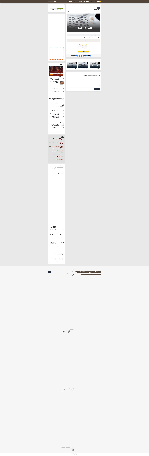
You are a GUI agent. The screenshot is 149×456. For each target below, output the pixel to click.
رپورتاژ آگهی (74, 1)
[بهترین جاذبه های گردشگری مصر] (61, 92)
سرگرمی (91, 1)
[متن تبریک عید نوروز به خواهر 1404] (63, 272)
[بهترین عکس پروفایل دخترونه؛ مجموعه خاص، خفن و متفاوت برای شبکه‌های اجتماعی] (72, 300)
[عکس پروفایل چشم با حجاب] (61, 89)
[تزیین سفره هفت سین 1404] (63, 448)
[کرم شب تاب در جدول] (83, 65)
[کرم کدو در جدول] (95, 65)
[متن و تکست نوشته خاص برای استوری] (61, 85)
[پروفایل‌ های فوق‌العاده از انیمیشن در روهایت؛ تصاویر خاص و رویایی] (61, 125)
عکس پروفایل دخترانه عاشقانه (55, 127)
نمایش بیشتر (56, 131)
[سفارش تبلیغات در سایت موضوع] (56, 53)
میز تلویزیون (92, 271)
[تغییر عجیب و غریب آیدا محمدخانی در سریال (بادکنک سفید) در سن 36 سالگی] (68, 448)
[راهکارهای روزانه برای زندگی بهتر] (68, 389)
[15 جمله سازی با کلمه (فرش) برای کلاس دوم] (60, 248)
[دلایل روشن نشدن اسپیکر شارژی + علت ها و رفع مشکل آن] (52, 239)
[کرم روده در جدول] (72, 65)
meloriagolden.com (84, 271)
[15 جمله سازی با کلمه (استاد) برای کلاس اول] (52, 248)
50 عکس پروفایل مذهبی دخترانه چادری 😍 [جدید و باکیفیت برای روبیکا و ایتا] (54, 99)
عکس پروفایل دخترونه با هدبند (55, 106)
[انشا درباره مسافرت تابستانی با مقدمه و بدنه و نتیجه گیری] (60, 169)
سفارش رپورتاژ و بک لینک (74, 454)
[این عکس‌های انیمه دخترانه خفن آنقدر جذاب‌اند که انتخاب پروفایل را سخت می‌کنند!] (63, 358)
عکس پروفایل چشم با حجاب (55, 88)
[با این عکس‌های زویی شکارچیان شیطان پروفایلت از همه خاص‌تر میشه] (61, 79)
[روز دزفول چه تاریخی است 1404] (52, 255)
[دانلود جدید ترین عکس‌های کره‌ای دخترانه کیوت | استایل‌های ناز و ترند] (61, 114)
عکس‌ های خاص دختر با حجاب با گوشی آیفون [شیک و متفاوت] (54, 103)
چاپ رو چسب (87, 272)
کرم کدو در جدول (98, 68)
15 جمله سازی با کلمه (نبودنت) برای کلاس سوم (61, 259)
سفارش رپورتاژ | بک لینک (69, 1)
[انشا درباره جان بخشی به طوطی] (60, 231)
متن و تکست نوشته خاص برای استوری (54, 84)
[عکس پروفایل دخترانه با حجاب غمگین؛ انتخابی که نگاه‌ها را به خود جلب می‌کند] (61, 122)
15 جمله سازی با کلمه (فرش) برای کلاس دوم (60, 251)
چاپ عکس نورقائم (92, 272)
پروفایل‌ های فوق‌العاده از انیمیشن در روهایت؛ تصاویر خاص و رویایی (55, 125)
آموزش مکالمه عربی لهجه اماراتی (97, 271)
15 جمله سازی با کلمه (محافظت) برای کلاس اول (53, 227)
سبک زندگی (94, 1)
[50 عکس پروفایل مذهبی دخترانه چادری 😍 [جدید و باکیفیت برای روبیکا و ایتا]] (61, 100)
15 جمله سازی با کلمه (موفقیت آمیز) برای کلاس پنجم (61, 243)
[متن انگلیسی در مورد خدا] (72, 330)
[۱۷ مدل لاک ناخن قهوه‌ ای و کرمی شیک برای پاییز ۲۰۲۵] (61, 82)
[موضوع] (99, 1)
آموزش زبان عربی (83, 51)
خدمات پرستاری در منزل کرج (78, 271)
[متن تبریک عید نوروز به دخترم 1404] (61, 111)
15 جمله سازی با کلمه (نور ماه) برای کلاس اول (53, 234)
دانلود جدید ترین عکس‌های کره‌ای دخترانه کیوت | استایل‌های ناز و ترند (54, 114)
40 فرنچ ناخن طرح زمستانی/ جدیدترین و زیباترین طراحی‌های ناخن (54, 117)
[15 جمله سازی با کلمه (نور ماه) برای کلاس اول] (52, 231)
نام (99, 85)
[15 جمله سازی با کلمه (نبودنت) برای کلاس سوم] (60, 255)
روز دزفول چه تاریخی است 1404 (53, 259)
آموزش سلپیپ (88, 271)
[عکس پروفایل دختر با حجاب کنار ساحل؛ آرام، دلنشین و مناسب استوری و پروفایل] (63, 417)
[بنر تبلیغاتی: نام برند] (56, 32)
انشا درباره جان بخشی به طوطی (61, 234)
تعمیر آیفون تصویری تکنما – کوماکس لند (81, 272)
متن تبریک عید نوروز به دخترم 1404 (55, 110)
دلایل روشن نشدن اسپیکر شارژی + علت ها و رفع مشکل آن (53, 243)
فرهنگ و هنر (87, 1)
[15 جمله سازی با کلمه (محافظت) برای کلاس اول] (52, 196)
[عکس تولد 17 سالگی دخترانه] (61, 96)
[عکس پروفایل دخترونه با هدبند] (61, 107)
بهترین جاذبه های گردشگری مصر (55, 91)
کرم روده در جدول (75, 68)
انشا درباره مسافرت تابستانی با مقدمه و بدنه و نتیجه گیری (60, 173)
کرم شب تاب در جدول (85, 68)
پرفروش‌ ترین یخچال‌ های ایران (97, 272)
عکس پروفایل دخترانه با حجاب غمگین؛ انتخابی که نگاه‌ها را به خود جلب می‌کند (54, 120)
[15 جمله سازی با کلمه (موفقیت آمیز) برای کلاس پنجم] (60, 239)
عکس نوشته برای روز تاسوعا (60, 76)
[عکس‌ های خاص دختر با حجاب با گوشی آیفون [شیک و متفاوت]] (61, 104)
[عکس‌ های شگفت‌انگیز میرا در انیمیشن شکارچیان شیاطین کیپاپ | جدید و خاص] (68, 331)
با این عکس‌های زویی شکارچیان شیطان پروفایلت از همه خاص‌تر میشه (54, 79)
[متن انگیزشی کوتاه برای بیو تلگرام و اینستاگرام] (72, 389)
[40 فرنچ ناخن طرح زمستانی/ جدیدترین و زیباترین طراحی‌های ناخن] (61, 117)
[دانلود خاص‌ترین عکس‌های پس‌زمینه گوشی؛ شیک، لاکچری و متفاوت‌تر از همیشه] (68, 300)
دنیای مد (84, 1)
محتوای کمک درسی (79, 1)
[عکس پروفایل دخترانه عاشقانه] (61, 128)
